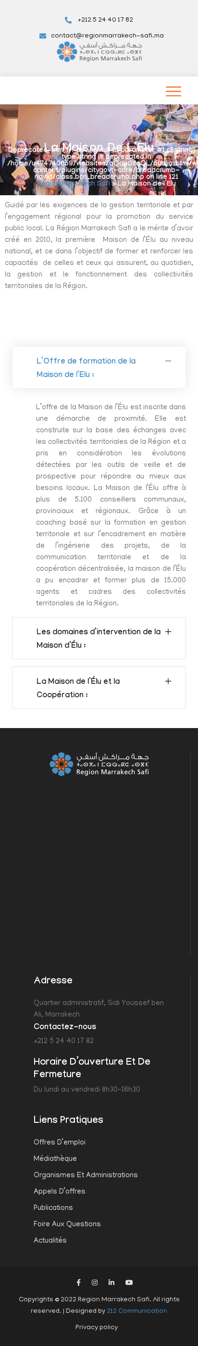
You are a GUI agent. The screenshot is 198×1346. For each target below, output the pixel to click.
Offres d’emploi (60, 1143)
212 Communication (137, 1311)
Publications (53, 1208)
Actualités (50, 1241)
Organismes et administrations (86, 1176)
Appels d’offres (60, 1192)
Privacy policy (96, 1328)
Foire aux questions (67, 1225)
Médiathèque (55, 1159)
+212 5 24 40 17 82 (104, 20)
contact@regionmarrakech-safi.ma (107, 36)
